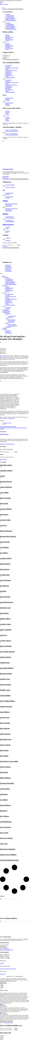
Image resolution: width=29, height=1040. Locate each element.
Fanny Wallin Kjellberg (7, 701)
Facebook (7, 111)
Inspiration (7, 227)
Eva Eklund (4, 800)
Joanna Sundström (6, 487)
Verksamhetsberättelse (10, 77)
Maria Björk (4, 772)
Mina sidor (7, 36)
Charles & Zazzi (11, 319)
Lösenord (5, 56)
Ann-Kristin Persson (6, 602)
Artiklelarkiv (8, 327)
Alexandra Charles (8, 169)
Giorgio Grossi (4, 717)
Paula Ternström (5, 498)
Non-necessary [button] (3, 1012)
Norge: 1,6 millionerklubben (11, 130)
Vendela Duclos (5, 662)
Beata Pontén (4, 750)
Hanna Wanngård (5, 629)
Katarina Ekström (6, 481)
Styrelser (7, 297)
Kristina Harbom (5, 684)
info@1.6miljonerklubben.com (6, 949)
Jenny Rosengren (5, 827)
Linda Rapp (4, 794)
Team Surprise (4, 569)
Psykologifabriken (5, 822)
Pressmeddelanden (9, 98)
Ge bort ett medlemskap (10, 18)
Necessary (4, 1005)
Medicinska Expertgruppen (11, 70)
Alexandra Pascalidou (7, 783)
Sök (3, 245)
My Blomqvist (4, 586)
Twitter (6, 113)
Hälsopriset (3, 811)
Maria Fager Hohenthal (7, 849)
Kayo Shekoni (4, 816)
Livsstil (6, 228)
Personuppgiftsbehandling (10, 20)
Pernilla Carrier (5, 690)
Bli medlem (7, 14)
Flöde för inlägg (3, 459)
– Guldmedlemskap (9, 16)
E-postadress (5, 55)
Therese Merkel (5, 597)
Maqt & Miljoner (9, 204)
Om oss (4, 292)
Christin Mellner (5, 695)
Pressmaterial (8, 307)
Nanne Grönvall (5, 745)
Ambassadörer (8, 71)
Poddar (5, 201)
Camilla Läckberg (6, 558)
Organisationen (8, 65)
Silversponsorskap (9, 279)
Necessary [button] (2, 1004)
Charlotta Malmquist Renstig (9, 860)
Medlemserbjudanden (10, 19)
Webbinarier (8, 38)
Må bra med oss (8, 224)
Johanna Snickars (5, 657)
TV (4, 190)
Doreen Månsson (5, 805)
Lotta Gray (3, 635)
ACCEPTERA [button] (3, 982)
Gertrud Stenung (5, 580)
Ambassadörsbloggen (10, 218)
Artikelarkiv (8, 238)
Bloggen (5, 214)
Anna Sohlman (4, 712)
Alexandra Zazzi (5, 608)
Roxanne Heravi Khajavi (8, 536)
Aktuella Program (6, 311)
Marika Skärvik (5, 564)
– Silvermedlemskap (9, 15)
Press (4, 306)
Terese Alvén (4, 832)
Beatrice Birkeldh (5, 646)
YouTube (7, 114)
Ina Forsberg (4, 514)
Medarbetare (8, 74)
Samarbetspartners (9, 75)
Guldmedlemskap (9, 280)
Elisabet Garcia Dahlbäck (8, 854)
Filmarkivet (7, 194)
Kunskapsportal (6, 312)
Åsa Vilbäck (4, 553)
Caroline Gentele (5, 624)
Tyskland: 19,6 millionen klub (11, 131)
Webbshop (5, 328)
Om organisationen (9, 294)
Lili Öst (2, 476)
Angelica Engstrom (6, 706)
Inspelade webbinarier (10, 184)
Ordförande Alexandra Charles (11, 67)
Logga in (7, 34)
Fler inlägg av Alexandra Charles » (7, 444)
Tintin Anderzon (5, 734)
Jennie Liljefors (5, 789)
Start (4, 275)
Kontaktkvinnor (8, 72)
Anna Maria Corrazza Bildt (9, 761)
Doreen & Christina (6, 838)
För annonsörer (8, 267)
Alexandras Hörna (9, 193)
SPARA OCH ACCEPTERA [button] (6, 1021)
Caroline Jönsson (5, 640)
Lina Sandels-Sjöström (7, 651)
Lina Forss (3, 525)
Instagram (7, 112)
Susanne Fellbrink (6, 509)
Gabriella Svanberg (6, 470)
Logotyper (7, 100)
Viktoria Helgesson (6, 531)
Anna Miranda (4, 542)
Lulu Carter (4, 843)
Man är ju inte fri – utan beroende (7, 418)
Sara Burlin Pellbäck (6, 668)
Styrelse (7, 69)
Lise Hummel (4, 547)
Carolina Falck (5, 575)
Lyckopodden (8, 206)
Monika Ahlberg (5, 619)
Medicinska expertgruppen (11, 299)
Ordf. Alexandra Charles (10, 296)
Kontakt (4, 329)
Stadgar (7, 76)
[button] (16, 21)
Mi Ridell (3, 591)
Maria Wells (4, 503)
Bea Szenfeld (4, 756)
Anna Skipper (4, 613)
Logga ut (7, 40)
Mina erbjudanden (9, 39)
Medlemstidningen (9, 37)
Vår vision (7, 66)
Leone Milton (4, 492)
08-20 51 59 (6, 948)
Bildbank (7, 99)
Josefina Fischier (5, 520)
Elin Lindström (5, 728)
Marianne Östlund (6, 673)
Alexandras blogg (9, 216)
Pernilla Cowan (5, 679)
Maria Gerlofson (5, 767)
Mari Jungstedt (5, 723)
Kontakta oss (8, 265)
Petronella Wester (5, 739)
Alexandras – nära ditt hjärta (11, 203)
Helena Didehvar (5, 778)
